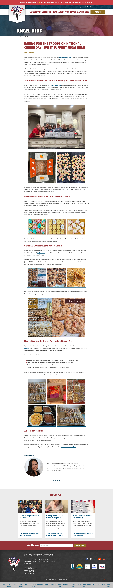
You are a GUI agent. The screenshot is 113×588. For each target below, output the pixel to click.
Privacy (3, 584)
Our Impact (70, 12)
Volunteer (46, 12)
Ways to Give (83, 12)
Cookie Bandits (56, 85)
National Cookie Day (65, 57)
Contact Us (88, 7)
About (61, 12)
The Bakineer (41, 253)
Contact (94, 584)
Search (102, 7)
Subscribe (80, 545)
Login (80, 7)
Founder (65, 584)
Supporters (53, 584)
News (55, 12)
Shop (95, 7)
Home (18, 36)
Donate (97, 12)
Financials (40, 584)
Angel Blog (27, 36)
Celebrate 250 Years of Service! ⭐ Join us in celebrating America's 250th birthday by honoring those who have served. (55, 2)
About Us (22, 36)
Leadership (46, 584)
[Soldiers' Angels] (17, 13)
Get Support (35, 12)
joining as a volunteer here (68, 447)
